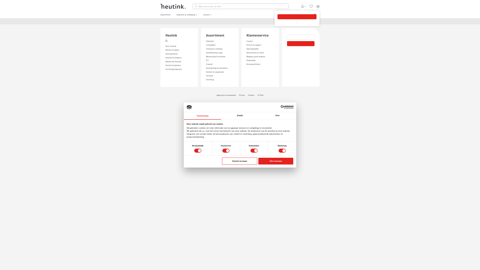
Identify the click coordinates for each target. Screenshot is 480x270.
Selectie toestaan (239, 161)
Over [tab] (277, 115)
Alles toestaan (276, 161)
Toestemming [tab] (202, 116)
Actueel (207, 14)
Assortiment (215, 35)
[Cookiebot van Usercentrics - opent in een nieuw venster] (283, 107)
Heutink (171, 35)
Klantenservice (257, 35)
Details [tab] (240, 115)
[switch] (226, 151)
